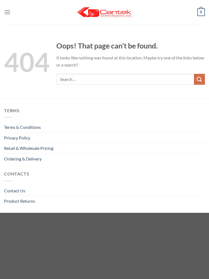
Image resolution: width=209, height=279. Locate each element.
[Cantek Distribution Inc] (104, 12)
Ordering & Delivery (23, 158)
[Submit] (199, 79)
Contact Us (14, 190)
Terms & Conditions (22, 127)
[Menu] (7, 12)
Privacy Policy (17, 137)
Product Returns (19, 201)
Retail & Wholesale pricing (28, 148)
